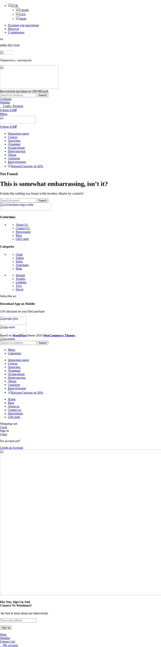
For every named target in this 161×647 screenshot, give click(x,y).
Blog (19, 235)
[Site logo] (29, 87)
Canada (24, 10)
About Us (22, 224)
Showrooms (23, 231)
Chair (19, 254)
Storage (20, 275)
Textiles (20, 278)
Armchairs (22, 265)
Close (3, 427)
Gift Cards (22, 239)
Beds (19, 268)
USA (22, 14)
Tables (20, 258)
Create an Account (11, 447)
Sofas (19, 261)
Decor (19, 289)
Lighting (21, 282)
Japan (22, 18)
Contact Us (23, 228)
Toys (19, 286)
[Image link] (25, 209)
